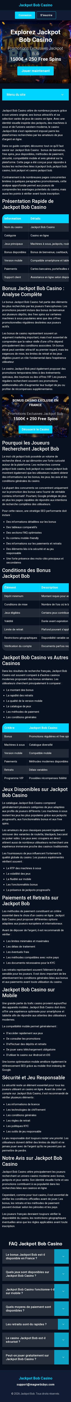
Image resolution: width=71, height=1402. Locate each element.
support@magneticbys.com (35, 1384)
